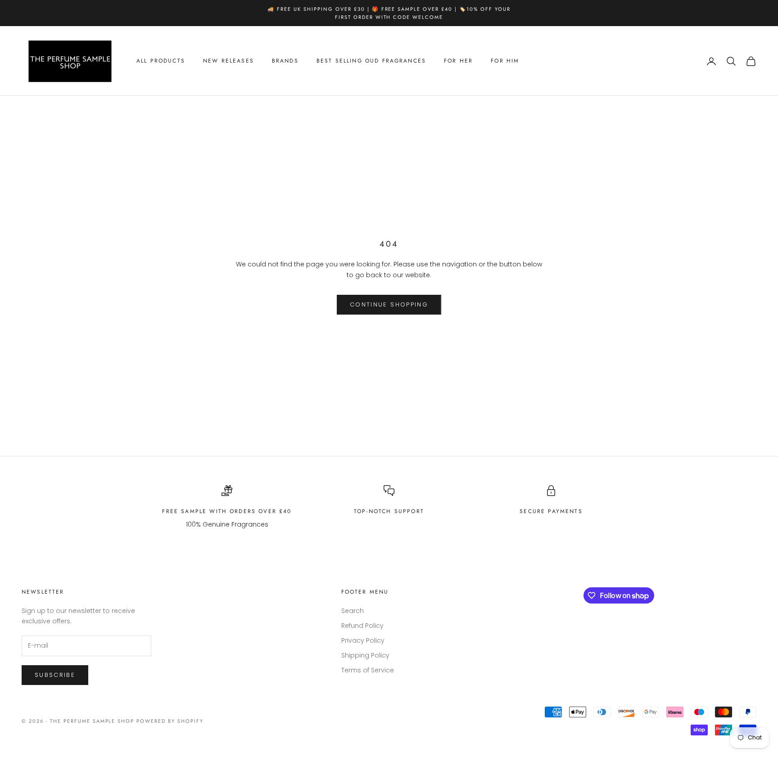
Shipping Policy (365, 655)
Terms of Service (367, 670)
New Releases (228, 61)
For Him (505, 61)
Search (352, 610)
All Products (160, 61)
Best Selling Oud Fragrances (371, 61)
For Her (458, 61)
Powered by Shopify (170, 721)
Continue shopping (389, 304)
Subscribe (55, 675)
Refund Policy (362, 625)
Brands (285, 61)
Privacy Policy (362, 640)
